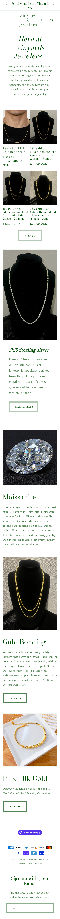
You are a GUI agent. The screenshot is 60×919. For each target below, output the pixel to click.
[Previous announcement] (6, 5)
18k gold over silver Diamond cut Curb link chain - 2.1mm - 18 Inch (43, 153)
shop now (15, 806)
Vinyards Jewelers (28, 859)
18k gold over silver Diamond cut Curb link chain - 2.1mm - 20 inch (15, 213)
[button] (7, 20)
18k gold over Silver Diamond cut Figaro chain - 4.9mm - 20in (43, 213)
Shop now (15, 698)
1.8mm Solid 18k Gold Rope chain (14, 150)
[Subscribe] (49, 908)
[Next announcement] (53, 5)
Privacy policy (36, 864)
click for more (23, 406)
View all (30, 235)
